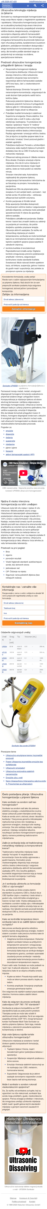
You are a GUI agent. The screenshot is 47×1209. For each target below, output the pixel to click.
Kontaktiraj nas (23, 623)
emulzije (9, 430)
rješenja (9, 437)
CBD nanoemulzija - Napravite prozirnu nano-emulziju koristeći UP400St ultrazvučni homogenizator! (23, 489)
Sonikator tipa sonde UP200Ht (23, 745)
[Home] (7, 5)
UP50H (4, 646)
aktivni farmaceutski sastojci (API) (20, 454)
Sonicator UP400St (10, 385)
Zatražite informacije (23, 309)
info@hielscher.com (37, 1)
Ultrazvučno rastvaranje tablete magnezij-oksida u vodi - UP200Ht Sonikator (23, 1188)
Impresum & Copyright (28, 1198)
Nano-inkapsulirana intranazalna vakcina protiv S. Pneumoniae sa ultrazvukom (26, 782)
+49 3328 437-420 (9, 1)
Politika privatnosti (19, 1201)
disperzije (10, 434)
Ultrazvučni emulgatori (15, 768)
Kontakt (32, 1201)
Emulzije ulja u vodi (14, 777)
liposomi (9, 451)
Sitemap (13, 1198)
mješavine (10, 444)
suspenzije (10, 440)
